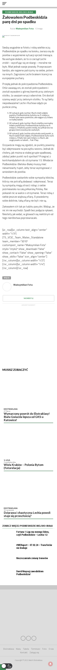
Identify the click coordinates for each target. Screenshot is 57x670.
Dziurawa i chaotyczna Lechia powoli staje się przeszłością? (27, 514)
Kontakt (24, 652)
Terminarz (35, 648)
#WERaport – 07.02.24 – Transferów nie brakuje (34, 546)
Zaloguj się (34, 652)
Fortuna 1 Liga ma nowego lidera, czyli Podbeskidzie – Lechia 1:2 (32, 533)
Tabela (26, 648)
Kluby (18, 648)
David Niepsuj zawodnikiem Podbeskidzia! (29, 573)
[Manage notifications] (50, 664)
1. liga (7, 460)
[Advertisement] (28, 335)
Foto (44, 648)
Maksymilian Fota (25, 28)
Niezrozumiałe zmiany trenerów (32, 558)
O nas (51, 648)
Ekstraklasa (11, 409)
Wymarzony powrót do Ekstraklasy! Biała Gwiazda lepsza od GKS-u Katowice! (27, 417)
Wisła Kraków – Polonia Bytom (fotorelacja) (23, 466)
